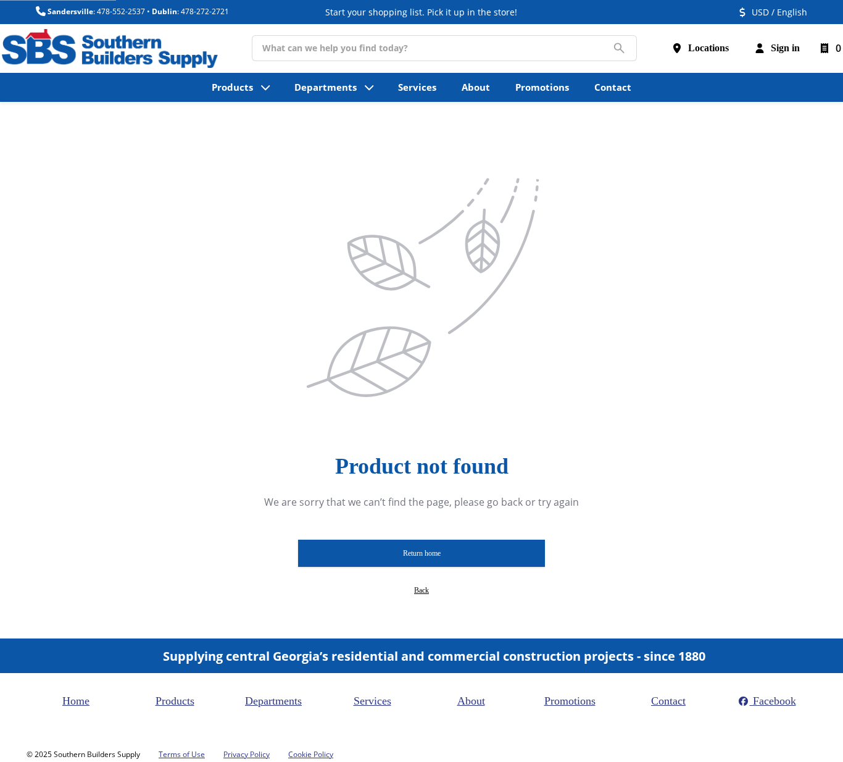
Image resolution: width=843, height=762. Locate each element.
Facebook (773, 701)
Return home (422, 553)
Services (372, 701)
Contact (668, 701)
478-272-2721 (205, 11)
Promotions (570, 701)
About (471, 701)
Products (175, 701)
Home (75, 701)
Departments (273, 701)
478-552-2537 (121, 11)
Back (421, 590)
